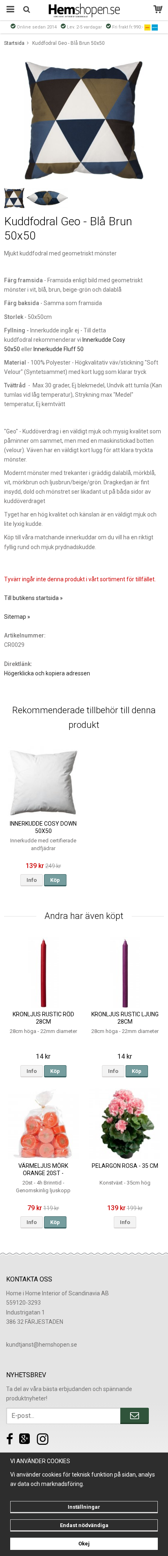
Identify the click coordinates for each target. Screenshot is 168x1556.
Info (32, 880)
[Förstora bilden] (84, 119)
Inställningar (84, 1507)
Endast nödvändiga (84, 1525)
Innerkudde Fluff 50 (58, 349)
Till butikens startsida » (33, 598)
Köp (55, 880)
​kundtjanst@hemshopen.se (41, 1344)
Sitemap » (17, 616)
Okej (84, 1544)
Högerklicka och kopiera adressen (47, 673)
